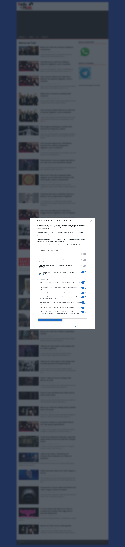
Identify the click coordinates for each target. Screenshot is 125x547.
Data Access (62, 326)
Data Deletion (53, 326)
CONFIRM (50, 320)
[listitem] (62, 250)
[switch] (83, 254)
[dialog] (62, 273)
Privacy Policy (72, 326)
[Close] (92, 221)
